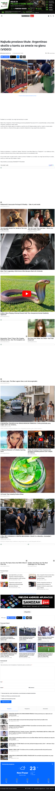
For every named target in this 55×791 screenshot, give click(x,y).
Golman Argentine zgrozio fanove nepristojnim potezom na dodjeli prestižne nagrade (27, 655)
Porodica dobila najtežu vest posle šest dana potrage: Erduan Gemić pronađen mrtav (28, 719)
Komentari (45, 708)
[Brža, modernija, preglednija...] (27, 601)
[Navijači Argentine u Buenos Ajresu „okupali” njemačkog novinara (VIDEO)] (46, 631)
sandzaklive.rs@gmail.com (39, 788)
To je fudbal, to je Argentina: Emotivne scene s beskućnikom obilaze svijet (7, 638)
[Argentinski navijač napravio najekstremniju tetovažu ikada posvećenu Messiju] (4, 584)
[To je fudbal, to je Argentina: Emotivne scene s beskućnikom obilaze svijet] (8, 631)
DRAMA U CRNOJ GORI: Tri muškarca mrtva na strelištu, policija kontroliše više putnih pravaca (30, 749)
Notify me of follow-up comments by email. (11, 696)
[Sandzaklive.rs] (27, 16)
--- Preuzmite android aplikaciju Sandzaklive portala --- (27, 95)
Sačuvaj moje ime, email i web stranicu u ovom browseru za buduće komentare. (19, 693)
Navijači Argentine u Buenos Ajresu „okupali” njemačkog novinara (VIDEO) (46, 638)
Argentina (27, 612)
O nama (47, 788)
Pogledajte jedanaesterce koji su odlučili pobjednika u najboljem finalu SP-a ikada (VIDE (45, 655)
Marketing (52, 788)
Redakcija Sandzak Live (6, 53)
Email (2, 687)
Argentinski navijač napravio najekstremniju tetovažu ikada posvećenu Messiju (16, 584)
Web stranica (31, 687)
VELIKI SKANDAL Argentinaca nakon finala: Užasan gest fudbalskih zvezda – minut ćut (8, 655)
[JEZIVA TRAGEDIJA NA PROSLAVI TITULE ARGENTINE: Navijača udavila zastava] (27, 631)
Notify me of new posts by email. (9, 698)
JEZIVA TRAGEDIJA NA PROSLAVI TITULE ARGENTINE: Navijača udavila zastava (26, 638)
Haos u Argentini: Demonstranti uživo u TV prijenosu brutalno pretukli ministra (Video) (45, 576)
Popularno (27, 708)
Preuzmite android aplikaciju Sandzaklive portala (27, 593)
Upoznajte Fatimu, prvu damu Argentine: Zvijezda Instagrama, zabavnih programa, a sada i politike (17, 576)
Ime (1, 681)
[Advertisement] (27, 28)
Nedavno (9, 708)
